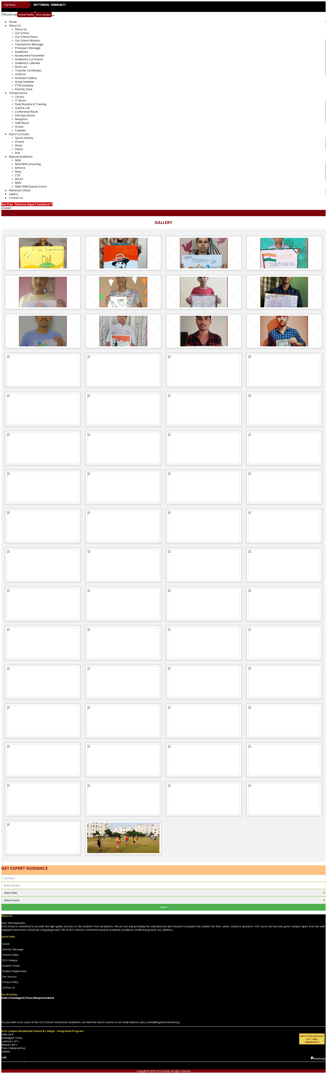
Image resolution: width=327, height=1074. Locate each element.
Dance (19, 149)
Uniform (20, 74)
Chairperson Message (29, 44)
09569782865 (33, 1057)
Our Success (9, 976)
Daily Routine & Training (30, 104)
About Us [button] (15, 25)
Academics (21, 52)
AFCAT (19, 179)
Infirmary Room (25, 115)
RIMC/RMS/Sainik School (30, 186)
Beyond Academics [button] (21, 156)
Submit (163, 907)
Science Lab (22, 108)
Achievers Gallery (26, 78)
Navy (18, 171)
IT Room (20, 100)
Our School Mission (27, 40)
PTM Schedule (24, 85)
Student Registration (14, 971)
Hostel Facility (26, 14)
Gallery (13, 194)
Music (18, 145)
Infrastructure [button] (18, 93)
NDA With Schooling (28, 164)
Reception (21, 119)
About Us (21, 29)
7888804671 (312, 1039)
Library (19, 97)
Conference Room (26, 112)
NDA (18, 160)
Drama (19, 141)
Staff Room (22, 123)
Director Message (13, 949)
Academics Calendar (27, 63)
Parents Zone (23, 89)
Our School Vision (26, 37)
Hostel (19, 127)
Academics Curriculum (29, 59)
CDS (17, 175)
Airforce (20, 168)
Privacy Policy (10, 982)
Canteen (20, 130)
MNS (18, 183)
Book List (21, 67)
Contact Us (16, 198)
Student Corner (11, 965)
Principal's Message (27, 48)
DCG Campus (43, 14)
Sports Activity (24, 138)
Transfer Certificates (28, 70)
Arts (17, 153)
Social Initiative (24, 82)
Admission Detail (19, 190)
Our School (22, 33)
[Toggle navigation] (53, 15)
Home (13, 22)
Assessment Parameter (30, 55)
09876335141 (15, 1057)
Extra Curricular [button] (19, 134)
